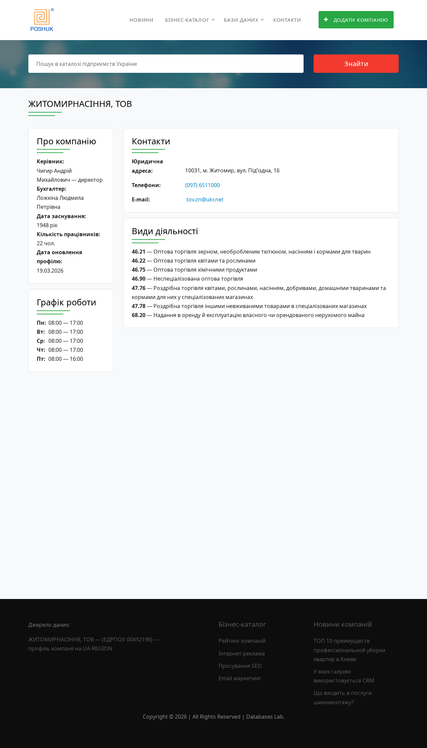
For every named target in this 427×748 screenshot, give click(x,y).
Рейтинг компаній (242, 640)
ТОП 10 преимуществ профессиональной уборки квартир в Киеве (349, 649)
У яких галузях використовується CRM (344, 676)
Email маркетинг (240, 678)
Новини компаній (343, 624)
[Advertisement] (70, 480)
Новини (141, 19)
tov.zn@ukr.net (205, 199)
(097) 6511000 (202, 185)
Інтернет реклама (242, 653)
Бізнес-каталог (187, 19)
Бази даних (241, 19)
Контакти (287, 19)
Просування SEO (240, 665)
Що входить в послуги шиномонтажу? (343, 697)
